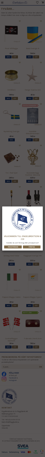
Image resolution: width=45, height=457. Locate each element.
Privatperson (13, 247)
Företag (32, 247)
